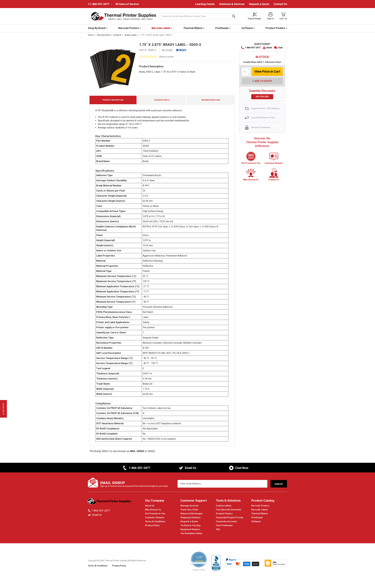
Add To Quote (263, 80)
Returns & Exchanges (191, 513)
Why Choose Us (153, 509)
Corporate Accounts (226, 521)
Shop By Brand (97, 28)
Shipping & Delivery (190, 517)
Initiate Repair (254, 18)
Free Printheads (224, 525)
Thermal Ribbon (193, 28)
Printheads (222, 28)
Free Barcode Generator (228, 509)
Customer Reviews (154, 517)
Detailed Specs (162, 100)
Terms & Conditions (155, 521)
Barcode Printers (128, 28)
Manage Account (189, 505)
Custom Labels (223, 505)
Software (247, 28)
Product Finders (276, 28)
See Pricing (262, 96)
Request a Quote (259, 4)
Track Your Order (189, 509)
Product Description (113, 100)
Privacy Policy (152, 525)
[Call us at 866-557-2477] (89, 510)
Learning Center (205, 4)
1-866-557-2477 (252, 47)
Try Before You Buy (190, 525)
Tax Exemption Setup (191, 533)
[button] (3, 409)
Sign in (270, 18)
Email (269, 47)
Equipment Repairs (190, 529)
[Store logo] (109, 502)
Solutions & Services (231, 4)
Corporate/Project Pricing (229, 517)
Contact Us (280, 4)
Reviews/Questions (210, 100)
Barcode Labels (161, 28)
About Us (149, 505)
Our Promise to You (155, 513)
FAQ (218, 529)
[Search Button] (234, 16)
